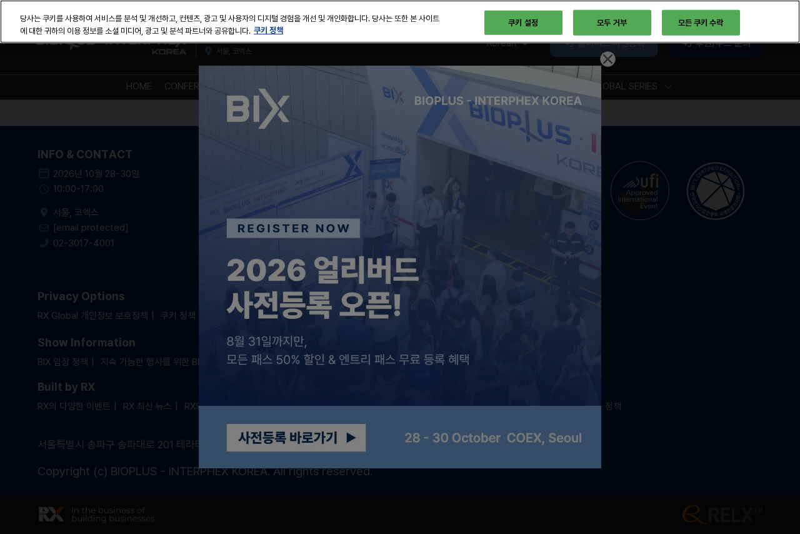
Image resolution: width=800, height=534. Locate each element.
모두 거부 (612, 22)
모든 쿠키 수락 (701, 22)
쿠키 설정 (523, 22)
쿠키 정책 (268, 30)
